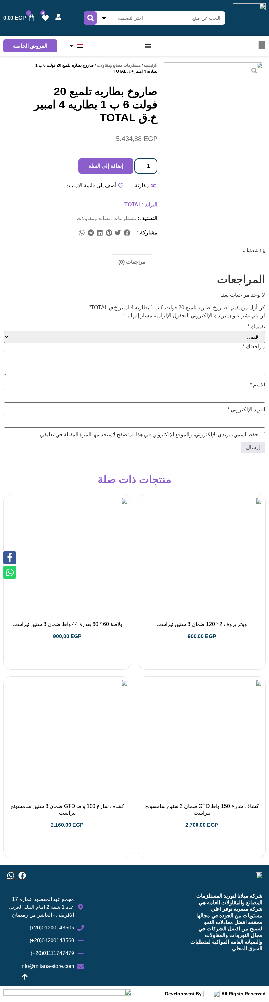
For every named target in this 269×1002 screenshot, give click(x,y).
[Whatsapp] (11, 875)
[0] (45, 18)
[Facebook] (22, 875)
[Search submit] (90, 18)
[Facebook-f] (9, 557)
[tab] (132, 261)
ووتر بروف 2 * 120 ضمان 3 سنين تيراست (201, 624)
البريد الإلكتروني (246, 409)
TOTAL (133, 204)
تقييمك (256, 326)
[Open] (71, 46)
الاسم (257, 384)
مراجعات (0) (132, 262)
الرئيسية (150, 65)
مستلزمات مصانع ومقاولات (119, 65)
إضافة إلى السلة (105, 166)
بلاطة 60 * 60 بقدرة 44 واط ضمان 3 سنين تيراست (67, 624)
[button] (127, 233)
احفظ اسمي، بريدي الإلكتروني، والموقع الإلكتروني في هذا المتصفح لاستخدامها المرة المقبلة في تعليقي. (149, 434)
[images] (213, 111)
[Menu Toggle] (148, 46)
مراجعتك (254, 346)
